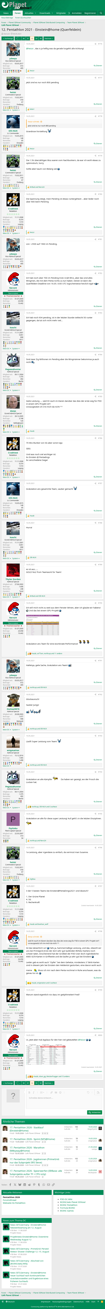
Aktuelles (29, 13)
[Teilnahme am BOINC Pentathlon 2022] (13, 71)
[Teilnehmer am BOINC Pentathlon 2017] (18, 107)
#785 (100, 396)
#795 (100, 814)
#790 (100, 603)
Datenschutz (78, 1301)
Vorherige (9, 38)
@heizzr (29, 48)
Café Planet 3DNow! (32, 1133)
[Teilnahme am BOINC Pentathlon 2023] (15, 71)
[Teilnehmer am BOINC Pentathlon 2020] (7, 71)
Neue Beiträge (7, 17)
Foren (18, 13)
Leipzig (20, 224)
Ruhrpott (20, 721)
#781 (100, 239)
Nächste (48, 38)
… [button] (19, 38)
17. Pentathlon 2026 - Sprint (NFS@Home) (32, 1139)
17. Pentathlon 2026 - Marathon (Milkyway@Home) (27, 1149)
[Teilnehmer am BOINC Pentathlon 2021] (11, 71)
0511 (21, 339)
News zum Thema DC (14, 1220)
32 (32, 38)
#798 (100, 931)
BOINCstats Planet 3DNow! (73, 1202)
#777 (100, 78)
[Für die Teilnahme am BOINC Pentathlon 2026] (20, 71)
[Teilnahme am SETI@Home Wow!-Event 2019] (13, 384)
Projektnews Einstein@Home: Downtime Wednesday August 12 (29, 1238)
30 (24, 38)
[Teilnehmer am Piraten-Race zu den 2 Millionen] (5, 426)
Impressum (45, 1301)
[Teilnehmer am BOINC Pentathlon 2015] (11, 107)
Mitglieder (61, 13)
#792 (100, 694)
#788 (100, 523)
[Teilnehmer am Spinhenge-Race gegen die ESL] (4, 342)
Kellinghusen (18, 423)
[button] (11, 13)
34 (41, 38)
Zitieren (99, 65)
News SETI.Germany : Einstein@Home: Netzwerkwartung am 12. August (28, 1226)
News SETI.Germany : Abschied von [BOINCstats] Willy (26, 1262)
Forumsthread (9, 1200)
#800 (100, 1035)
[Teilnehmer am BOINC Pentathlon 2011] (3, 107)
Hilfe (87, 1301)
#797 (100, 886)
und (37, 187)
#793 (100, 736)
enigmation (92, 1141)
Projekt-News (15, 1233)
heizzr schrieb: (33, 121)
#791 (100, 660)
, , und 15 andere (52, 1076)
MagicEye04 (92, 1129)
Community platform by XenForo (52, 1307)
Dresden (20, 143)
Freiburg (20, 104)
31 (28, 38)
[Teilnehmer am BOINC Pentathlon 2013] (7, 107)
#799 (100, 990)
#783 (100, 313)
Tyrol (21, 591)
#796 (100, 847)
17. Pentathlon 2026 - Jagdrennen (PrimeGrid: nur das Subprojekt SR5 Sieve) (34, 1161)
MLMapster (92, 1172)
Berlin (21, 381)
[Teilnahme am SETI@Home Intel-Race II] (13, 342)
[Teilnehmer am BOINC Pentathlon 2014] (9, 107)
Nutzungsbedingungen (62, 1301)
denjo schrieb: (33, 936)
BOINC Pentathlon (68, 1205)
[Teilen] (95, 44)
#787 (100, 483)
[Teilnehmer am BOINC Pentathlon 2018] (5, 71)
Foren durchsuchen (23, 17)
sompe (94, 1149)
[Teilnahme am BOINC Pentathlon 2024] (17, 71)
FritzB (12, 1133)
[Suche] (101, 13)
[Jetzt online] (13, 706)
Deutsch (11, 1301)
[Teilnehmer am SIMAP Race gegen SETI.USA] (3, 426)
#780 (100, 194)
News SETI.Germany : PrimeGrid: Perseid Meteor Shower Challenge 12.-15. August (29, 1250)
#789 (100, 564)
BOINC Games (67, 1210)
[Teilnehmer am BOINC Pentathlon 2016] (13, 107)
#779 (100, 156)
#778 (100, 116)
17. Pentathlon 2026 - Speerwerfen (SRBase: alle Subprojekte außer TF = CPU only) (36, 1172)
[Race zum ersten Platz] (3, 227)
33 (36, 38)
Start (93, 1301)
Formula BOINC (67, 1207)
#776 (100, 44)
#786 (100, 438)
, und (44, 807)
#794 (100, 772)
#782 (100, 273)
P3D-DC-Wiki (66, 1199)
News (6, 13)
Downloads (45, 13)
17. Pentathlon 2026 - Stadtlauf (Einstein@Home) (26, 1129)
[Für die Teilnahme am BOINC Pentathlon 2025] (18, 71)
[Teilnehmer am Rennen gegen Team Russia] (7, 426)
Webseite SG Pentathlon (14, 1202)
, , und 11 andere (47, 653)
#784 (100, 354)
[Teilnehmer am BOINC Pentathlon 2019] (3, 71)
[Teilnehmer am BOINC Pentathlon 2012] (5, 107)
